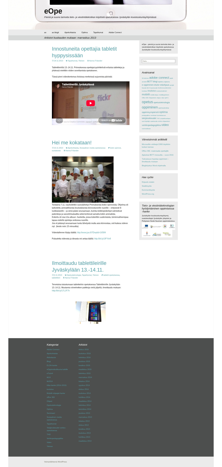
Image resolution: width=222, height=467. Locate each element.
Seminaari (51, 413)
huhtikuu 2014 (84, 397)
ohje (162, 98)
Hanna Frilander (95, 61)
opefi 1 (166, 98)
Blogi (49, 361)
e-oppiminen (148, 85)
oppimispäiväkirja (163, 108)
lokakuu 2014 (84, 381)
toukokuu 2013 (85, 433)
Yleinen (81, 61)
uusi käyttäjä (146, 121)
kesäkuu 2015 (84, 365)
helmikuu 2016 (85, 357)
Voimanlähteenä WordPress (55, 462)
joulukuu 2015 (84, 361)
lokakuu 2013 (84, 421)
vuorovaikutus (146, 128)
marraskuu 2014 (85, 377)
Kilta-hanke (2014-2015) (57, 385)
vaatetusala (153, 121)
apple (171, 78)
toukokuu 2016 (85, 353)
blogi (155, 81)
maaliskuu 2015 (85, 369)
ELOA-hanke (52, 365)
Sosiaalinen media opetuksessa (92, 148)
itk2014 (50, 381)
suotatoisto (56, 151)
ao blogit (55, 32)
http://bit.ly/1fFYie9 (102, 239)
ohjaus (159, 98)
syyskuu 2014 (84, 385)
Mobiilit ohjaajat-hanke (56, 393)
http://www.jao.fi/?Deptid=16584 (91, 232)
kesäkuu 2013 (84, 429)
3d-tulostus (145, 78)
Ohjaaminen (152, 98)
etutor (157, 85)
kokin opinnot (115, 148)
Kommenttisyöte (148, 190)
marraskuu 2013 (85, 417)
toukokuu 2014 (85, 393)
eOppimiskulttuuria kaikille (57, 369)
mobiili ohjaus (154, 95)
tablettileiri (56, 278)
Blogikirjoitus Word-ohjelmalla (154, 166)
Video (49, 442)
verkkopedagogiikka (151, 125)
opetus (147, 102)
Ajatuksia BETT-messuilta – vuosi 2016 (157, 155)
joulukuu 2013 (84, 413)
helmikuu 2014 (85, 405)
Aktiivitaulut (51, 357)
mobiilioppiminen (164, 95)
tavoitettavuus (161, 115)
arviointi (144, 82)
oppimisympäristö (150, 112)
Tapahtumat (98, 32)
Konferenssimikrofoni (164, 88)
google (172, 85)
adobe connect (159, 77)
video (165, 125)
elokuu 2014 (84, 389)
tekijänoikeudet (149, 118)
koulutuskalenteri (161, 91)
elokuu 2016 (84, 349)
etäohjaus (164, 85)
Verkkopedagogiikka (55, 438)
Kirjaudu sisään (148, 182)
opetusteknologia (162, 102)
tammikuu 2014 (85, 409)
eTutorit (50, 373)
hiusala (144, 88)
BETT (149, 81)
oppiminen (150, 107)
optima (163, 111)
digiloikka (161, 82)
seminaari (154, 115)
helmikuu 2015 (85, 373)
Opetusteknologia (74, 275)
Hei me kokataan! (72, 142)
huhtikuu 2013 (84, 437)
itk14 (148, 88)
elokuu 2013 (84, 425)
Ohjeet (49, 401)
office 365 (51, 397)
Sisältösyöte (147, 186)
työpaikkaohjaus (165, 118)
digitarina (167, 82)
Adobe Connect (115, 32)
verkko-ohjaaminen (164, 121)
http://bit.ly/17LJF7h (61, 291)
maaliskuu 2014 (85, 401)
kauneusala (153, 88)
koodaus (144, 91)
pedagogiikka (146, 115)
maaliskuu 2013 (85, 441)
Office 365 (145, 98)
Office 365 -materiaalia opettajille (155, 151)
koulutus (152, 91)
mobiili (146, 94)
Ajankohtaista (70, 32)
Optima (84, 32)
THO (158, 118)
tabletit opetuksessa (111, 275)
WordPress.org (148, 194)
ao (45, 32)
